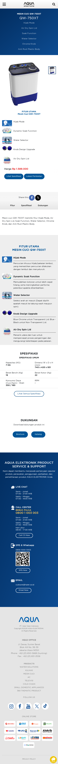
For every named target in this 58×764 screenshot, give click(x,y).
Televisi (29, 680)
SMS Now (23, 570)
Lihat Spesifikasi (14, 176)
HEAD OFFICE (29, 640)
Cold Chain (29, 684)
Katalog (38, 434)
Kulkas (29, 670)
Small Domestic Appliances (29, 687)
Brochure (20, 434)
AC (29, 677)
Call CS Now (24, 535)
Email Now (23, 590)
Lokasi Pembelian (34, 176)
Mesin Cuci (29, 674)
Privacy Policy (29, 759)
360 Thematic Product (29, 691)
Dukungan (43, 205)
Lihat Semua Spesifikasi (29, 394)
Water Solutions (29, 667)
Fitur (12, 205)
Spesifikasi (26, 205)
